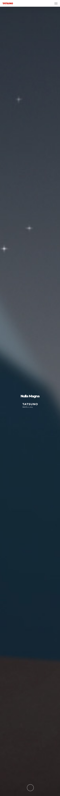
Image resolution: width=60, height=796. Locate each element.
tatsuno (30, 404)
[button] (55, 3)
